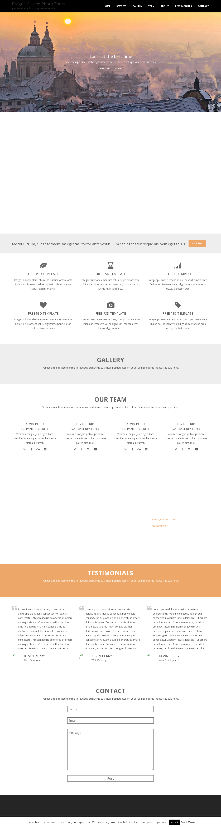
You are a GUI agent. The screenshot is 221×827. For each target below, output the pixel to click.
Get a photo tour (110, 68)
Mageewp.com (160, 525)
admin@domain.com (163, 519)
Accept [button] (174, 822)
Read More (188, 822)
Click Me (197, 243)
